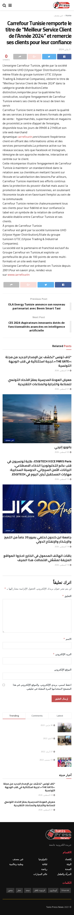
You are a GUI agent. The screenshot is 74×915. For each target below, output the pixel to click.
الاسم (67, 639)
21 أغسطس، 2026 (62, 389)
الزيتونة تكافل (39, 890)
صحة (28, 890)
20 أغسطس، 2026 (62, 452)
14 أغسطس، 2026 (62, 546)
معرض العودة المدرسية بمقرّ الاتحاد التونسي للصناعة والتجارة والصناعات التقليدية (39, 382)
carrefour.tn (25, 137)
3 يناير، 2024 (64, 49)
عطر (19, 890)
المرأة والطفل (64, 874)
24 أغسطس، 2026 (62, 370)
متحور (10, 890)
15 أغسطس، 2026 (62, 479)
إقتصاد (68, 859)
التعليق (66, 596)
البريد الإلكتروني (62, 654)
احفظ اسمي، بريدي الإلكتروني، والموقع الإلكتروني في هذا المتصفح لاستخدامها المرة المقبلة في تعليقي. (42, 686)
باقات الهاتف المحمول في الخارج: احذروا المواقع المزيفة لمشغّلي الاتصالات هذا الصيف (37, 558)
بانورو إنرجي (62, 447)
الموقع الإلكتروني (62, 669)
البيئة (69, 864)
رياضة (44, 869)
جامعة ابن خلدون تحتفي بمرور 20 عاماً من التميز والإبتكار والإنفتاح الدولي (37, 539)
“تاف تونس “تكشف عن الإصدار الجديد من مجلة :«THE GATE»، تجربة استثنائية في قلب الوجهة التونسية (38, 361)
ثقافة (44, 864)
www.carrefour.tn (19, 275)
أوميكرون (53, 890)
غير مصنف (58, 15)
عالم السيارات (40, 874)
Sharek (65, 890)
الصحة (68, 869)
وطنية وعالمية (16, 864)
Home (68, 15)
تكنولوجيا (43, 859)
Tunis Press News (55, 907)
